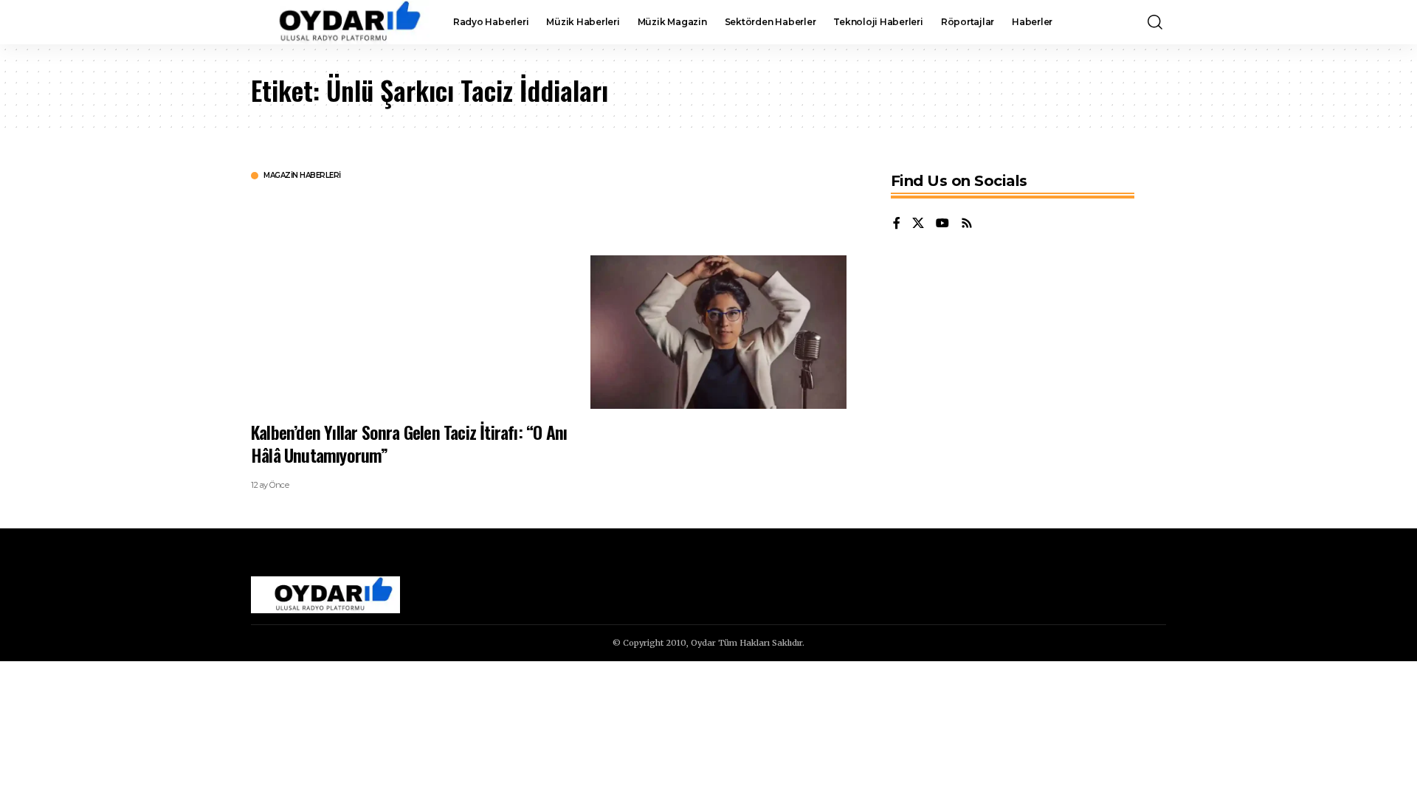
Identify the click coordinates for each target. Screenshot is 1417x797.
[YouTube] (942, 224)
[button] (1155, 22)
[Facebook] (897, 224)
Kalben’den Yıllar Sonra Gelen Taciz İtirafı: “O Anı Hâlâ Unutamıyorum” (409, 443)
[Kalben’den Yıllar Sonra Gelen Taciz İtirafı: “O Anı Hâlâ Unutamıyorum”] (718, 332)
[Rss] (967, 224)
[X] (918, 224)
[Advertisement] (409, 299)
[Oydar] (340, 22)
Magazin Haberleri (302, 175)
